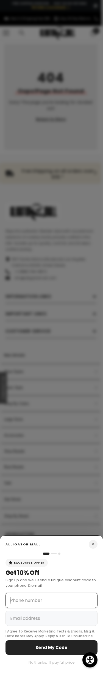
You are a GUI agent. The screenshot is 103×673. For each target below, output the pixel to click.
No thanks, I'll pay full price (52, 662)
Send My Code (51, 647)
